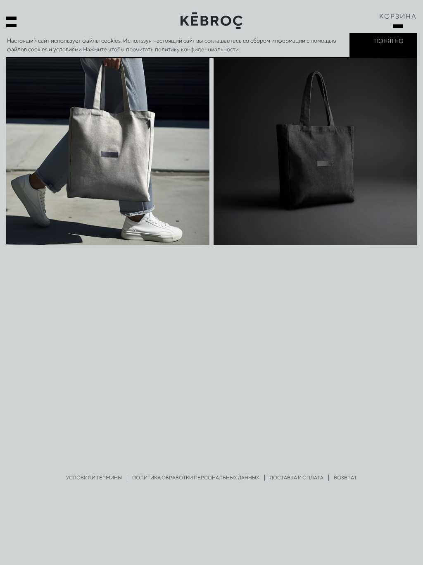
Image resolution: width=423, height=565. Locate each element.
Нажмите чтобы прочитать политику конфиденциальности (161, 49)
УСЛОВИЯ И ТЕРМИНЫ (94, 477)
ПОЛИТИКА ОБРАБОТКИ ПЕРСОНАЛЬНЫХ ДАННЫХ (195, 477)
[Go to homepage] (211, 20)
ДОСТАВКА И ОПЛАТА (296, 477)
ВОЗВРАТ (345, 477)
